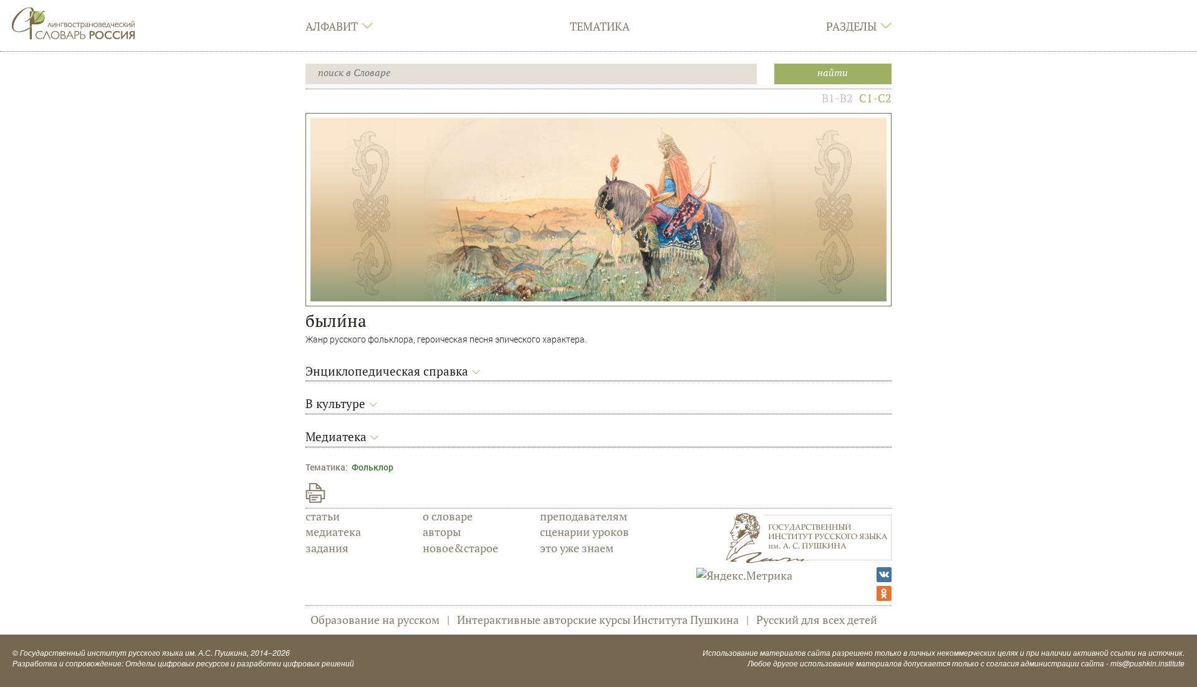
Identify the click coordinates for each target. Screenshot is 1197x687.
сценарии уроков (584, 531)
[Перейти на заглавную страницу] (73, 22)
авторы (442, 531)
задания (327, 547)
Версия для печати (315, 493)
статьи (322, 516)
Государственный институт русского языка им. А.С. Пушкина (133, 652)
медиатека (333, 531)
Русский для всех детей (816, 619)
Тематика (600, 26)
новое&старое (460, 547)
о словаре (448, 516)
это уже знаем (576, 547)
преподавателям (583, 516)
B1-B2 (837, 97)
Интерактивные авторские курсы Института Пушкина (598, 619)
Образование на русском (375, 619)
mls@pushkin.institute (1147, 663)
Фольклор (372, 467)
